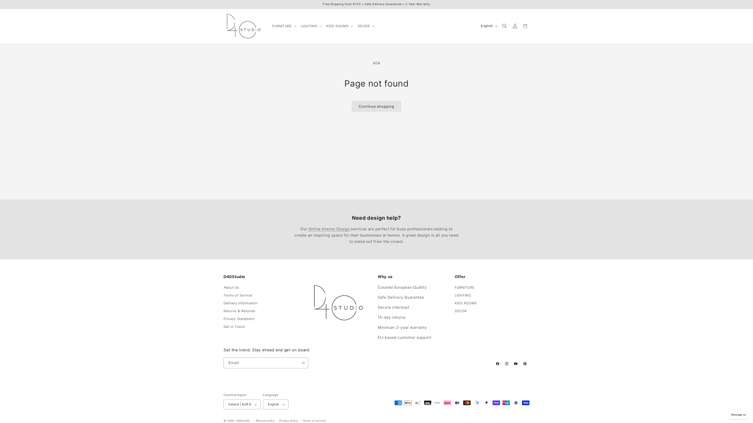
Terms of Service (238, 295)
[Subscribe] (303, 362)
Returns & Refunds (239, 311)
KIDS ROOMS (466, 303)
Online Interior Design (329, 229)
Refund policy (265, 420)
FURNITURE (464, 287)
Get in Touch (234, 327)
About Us (231, 287)
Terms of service (314, 420)
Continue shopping (376, 106)
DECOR (461, 311)
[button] (283, 26)
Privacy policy (288, 420)
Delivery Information (240, 303)
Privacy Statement (239, 319)
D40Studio (243, 420)
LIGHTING (463, 295)
